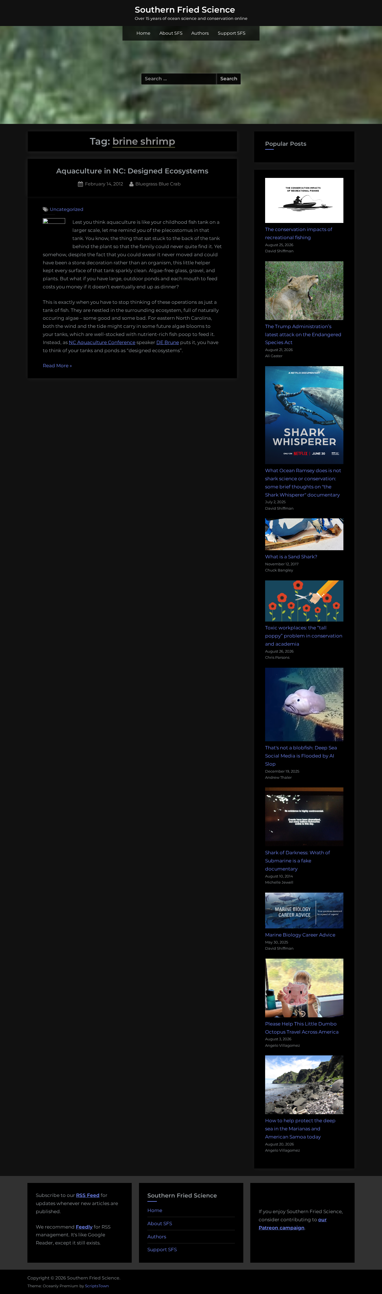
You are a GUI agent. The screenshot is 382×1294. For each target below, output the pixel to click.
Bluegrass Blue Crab (158, 184)
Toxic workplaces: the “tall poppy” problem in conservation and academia (303, 636)
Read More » (57, 366)
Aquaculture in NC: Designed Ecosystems (132, 170)
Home (143, 33)
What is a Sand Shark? (291, 556)
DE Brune (167, 342)
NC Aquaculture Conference (102, 342)
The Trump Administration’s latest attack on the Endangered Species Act (303, 334)
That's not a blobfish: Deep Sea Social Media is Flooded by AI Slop (301, 756)
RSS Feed (88, 1195)
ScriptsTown (97, 1286)
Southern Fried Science (185, 9)
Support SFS (232, 33)
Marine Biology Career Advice (300, 935)
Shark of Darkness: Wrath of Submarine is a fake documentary (297, 861)
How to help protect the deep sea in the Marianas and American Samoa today (300, 1129)
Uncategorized (66, 209)
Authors (200, 33)
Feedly (84, 1227)
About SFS (171, 33)
